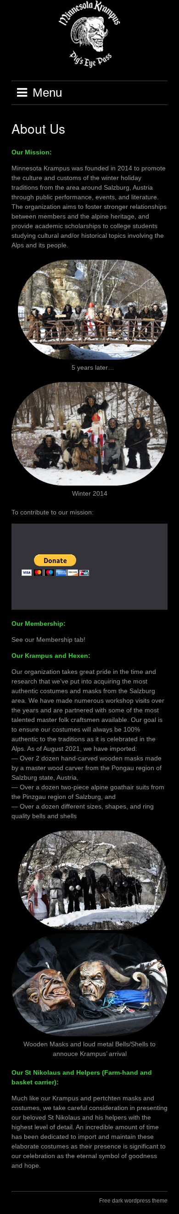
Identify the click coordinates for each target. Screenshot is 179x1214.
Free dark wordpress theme (133, 1201)
